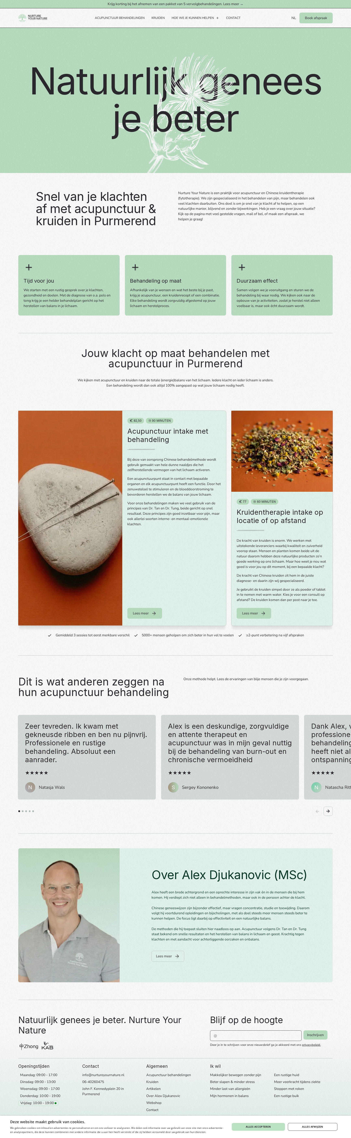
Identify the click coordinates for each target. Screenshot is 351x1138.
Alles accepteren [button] (258, 1126)
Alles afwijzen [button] (312, 1126)
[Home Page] (32, 18)
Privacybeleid (215, 1132)
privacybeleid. (311, 1045)
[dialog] (175, 1127)
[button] (195, 18)
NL (293, 18)
